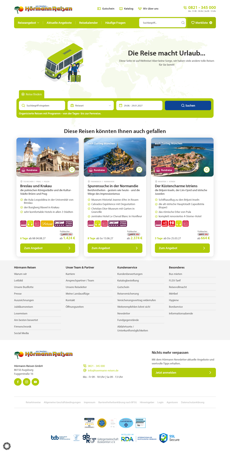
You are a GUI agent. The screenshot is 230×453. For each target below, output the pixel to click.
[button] (7, 446)
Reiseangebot (27, 23)
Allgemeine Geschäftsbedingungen (62, 402)
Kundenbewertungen (130, 274)
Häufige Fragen (115, 23)
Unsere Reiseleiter (76, 287)
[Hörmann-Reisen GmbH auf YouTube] (35, 382)
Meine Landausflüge (77, 293)
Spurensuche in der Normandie (113, 185)
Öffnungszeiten (75, 306)
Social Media (21, 333)
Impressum (89, 402)
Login (160, 402)
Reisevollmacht (178, 287)
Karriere (70, 274)
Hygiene (174, 300)
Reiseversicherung (128, 293)
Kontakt (70, 300)
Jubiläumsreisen (23, 306)
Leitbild (18, 280)
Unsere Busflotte (23, 287)
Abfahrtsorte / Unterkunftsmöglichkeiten (132, 328)
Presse (18, 293)
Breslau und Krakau (36, 185)
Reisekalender (88, 23)
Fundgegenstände (128, 320)
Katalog (128, 8)
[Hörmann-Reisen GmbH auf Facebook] (18, 382)
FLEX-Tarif (175, 280)
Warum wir (20, 274)
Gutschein (108, 8)
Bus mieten (175, 274)
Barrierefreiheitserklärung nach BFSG (117, 402)
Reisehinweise (33, 402)
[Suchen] (183, 22)
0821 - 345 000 (96, 366)
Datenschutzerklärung (192, 402)
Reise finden (34, 94)
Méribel (173, 293)
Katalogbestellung (128, 280)
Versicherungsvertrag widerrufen (136, 300)
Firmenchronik (22, 326)
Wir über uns (150, 8)
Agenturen (172, 402)
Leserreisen (20, 313)
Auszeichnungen (24, 300)
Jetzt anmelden (166, 372)
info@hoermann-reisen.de (103, 370)
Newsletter (123, 313)
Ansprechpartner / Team (80, 280)
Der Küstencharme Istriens (176, 185)
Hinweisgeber (147, 402)
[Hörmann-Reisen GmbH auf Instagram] (26, 382)
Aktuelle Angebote (59, 23)
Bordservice (176, 306)
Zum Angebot (33, 248)
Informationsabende (181, 313)
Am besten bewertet (26, 320)
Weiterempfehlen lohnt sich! (133, 306)
